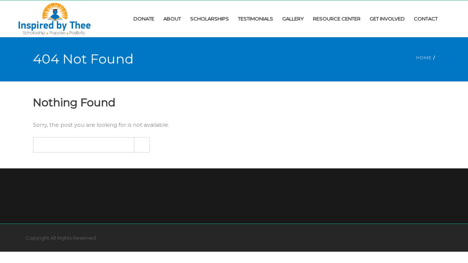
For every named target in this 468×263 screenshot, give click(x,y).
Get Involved (387, 19)
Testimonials (255, 19)
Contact (426, 19)
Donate (143, 19)
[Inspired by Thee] (54, 18)
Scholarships (209, 19)
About (172, 19)
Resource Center (337, 19)
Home (424, 57)
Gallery (293, 19)
